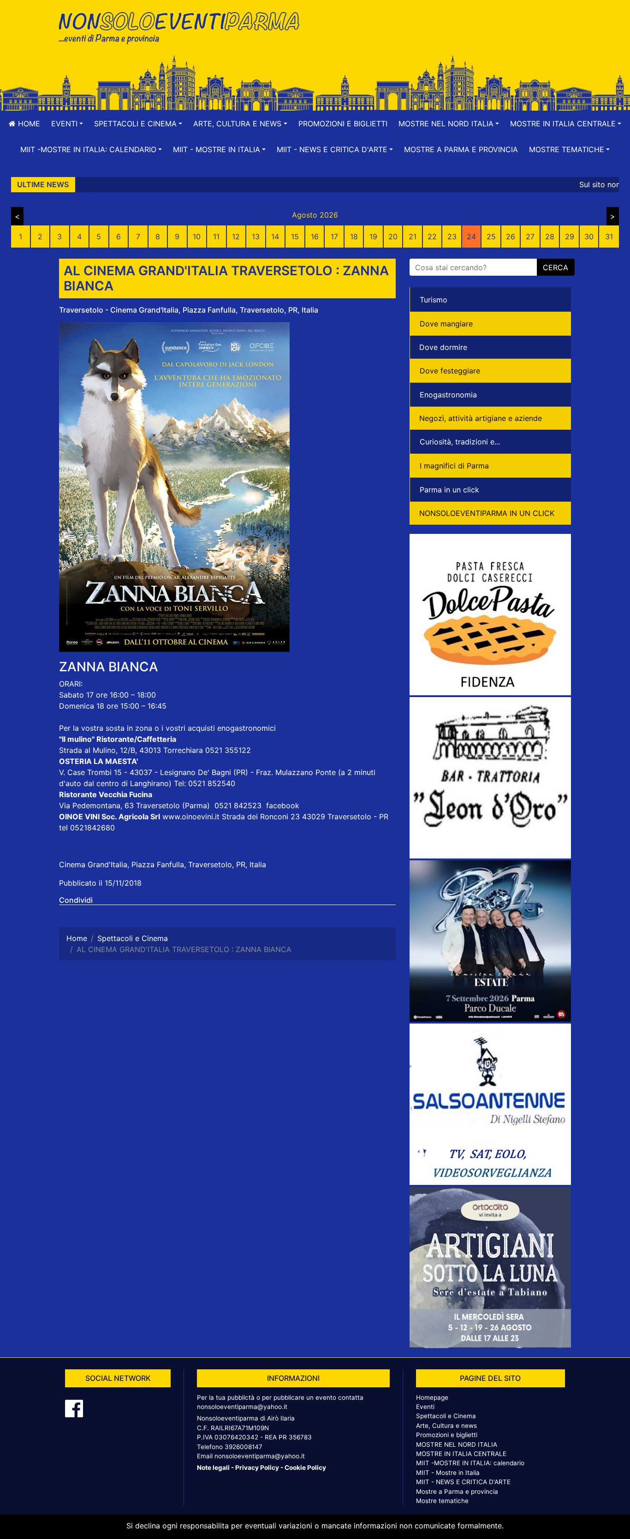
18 (354, 236)
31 (609, 236)
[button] (67, 123)
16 (315, 236)
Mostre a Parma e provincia (461, 149)
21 (412, 236)
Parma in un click (449, 489)
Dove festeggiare (450, 370)
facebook (282, 805)
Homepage (432, 1397)
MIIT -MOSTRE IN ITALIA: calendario (470, 1463)
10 (197, 236)
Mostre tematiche (442, 1500)
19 (373, 236)
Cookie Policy (305, 1467)
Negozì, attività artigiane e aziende (480, 418)
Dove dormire (443, 347)
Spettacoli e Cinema (446, 1416)
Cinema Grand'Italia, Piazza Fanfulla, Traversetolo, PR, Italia (162, 864)
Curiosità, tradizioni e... (460, 441)
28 (549, 236)
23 (452, 236)
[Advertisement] (446, 37)
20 (393, 236)
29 (569, 236)
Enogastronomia (448, 394)
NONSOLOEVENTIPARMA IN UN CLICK (486, 513)
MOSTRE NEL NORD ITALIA (456, 1444)
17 (334, 236)
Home (28, 123)
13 (256, 236)
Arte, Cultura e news (446, 1425)
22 (432, 236)
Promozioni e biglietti (342, 123)
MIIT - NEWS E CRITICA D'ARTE (463, 1482)
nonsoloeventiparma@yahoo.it (242, 1406)
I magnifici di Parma (454, 465)
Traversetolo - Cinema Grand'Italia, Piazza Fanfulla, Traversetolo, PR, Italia (188, 309)
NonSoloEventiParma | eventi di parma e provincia (183, 26)
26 (510, 236)
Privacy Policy (257, 1467)
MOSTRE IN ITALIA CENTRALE (461, 1453)
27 (530, 236)
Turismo (433, 299)
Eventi (425, 1406)
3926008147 (243, 1446)
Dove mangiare (446, 323)
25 (491, 236)
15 (295, 236)
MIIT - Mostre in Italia (448, 1472)
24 (471, 236)
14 (275, 236)
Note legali (213, 1467)
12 (236, 236)
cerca (555, 267)
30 (589, 236)
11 (216, 236)
